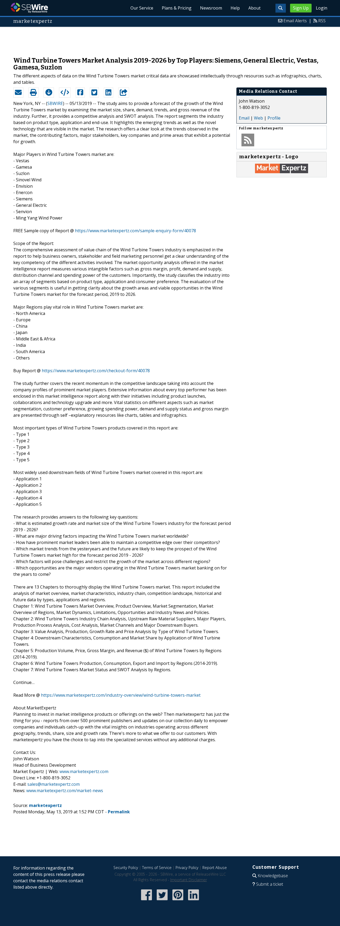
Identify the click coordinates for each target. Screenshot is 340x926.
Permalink (119, 812)
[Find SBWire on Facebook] (146, 900)
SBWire (29, 8)
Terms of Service (157, 867)
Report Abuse (214, 867)
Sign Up (301, 8)
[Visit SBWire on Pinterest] (178, 900)
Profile (273, 118)
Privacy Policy (187, 867)
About (254, 8)
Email (244, 118)
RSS (322, 21)
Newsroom (211, 8)
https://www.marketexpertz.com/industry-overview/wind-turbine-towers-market (121, 695)
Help (235, 8)
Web (258, 118)
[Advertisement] (170, 39)
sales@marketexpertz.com (53, 784)
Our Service (141, 8)
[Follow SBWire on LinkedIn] (193, 900)
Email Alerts (295, 21)
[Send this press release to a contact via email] (18, 92)
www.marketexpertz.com (84, 771)
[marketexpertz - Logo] (281, 172)
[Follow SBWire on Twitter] (162, 900)
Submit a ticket (269, 884)
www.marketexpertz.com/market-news (64, 790)
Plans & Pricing (177, 8)
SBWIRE (55, 103)
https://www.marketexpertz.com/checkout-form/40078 (96, 371)
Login (321, 8)
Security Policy (125, 867)
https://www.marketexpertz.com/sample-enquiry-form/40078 (135, 231)
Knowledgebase (273, 876)
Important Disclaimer (188, 879)
